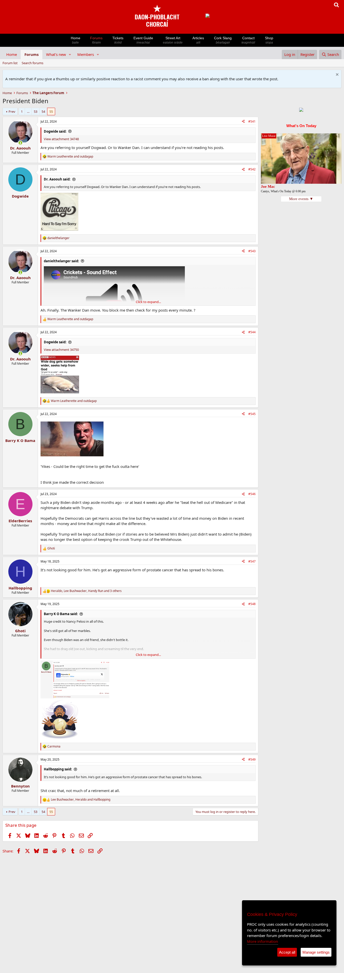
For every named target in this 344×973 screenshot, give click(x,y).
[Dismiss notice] (336, 75)
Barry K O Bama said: (61, 614)
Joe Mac (268, 186)
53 (35, 111)
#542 (252, 169)
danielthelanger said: (61, 261)
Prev (12, 111)
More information (262, 941)
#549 (252, 759)
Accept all (287, 952)
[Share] (243, 122)
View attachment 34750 (61, 349)
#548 (252, 604)
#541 (252, 121)
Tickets (117, 40)
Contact (248, 40)
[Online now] (20, 142)
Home (75, 40)
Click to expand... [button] (148, 302)
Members (85, 54)
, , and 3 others (86, 591)
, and (80, 800)
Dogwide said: (55, 131)
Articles (198, 40)
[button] (70, 54)
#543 (252, 251)
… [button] (28, 111)
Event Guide (143, 40)
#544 (252, 332)
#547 (252, 561)
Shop (269, 40)
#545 (252, 414)
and (70, 157)
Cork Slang (223, 40)
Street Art (173, 40)
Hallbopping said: (58, 769)
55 (51, 111)
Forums (96, 40)
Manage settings (316, 952)
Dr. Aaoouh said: (57, 179)
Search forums (32, 63)
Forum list (10, 63)
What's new (56, 54)
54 (43, 111)
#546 (252, 494)
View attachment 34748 (61, 139)
